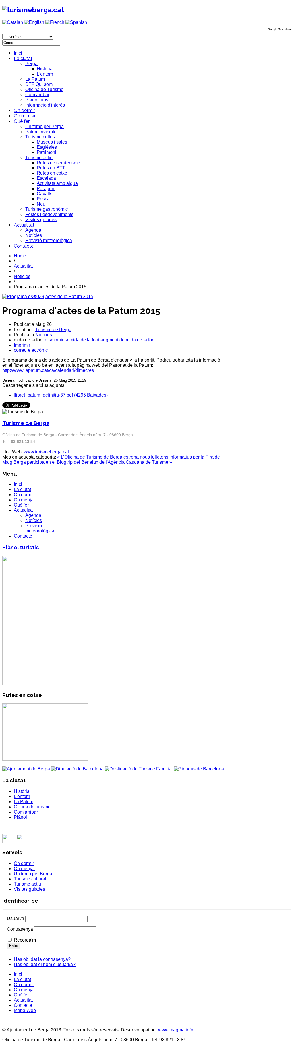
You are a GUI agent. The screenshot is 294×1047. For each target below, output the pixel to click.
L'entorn (45, 74)
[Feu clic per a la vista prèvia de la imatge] (47, 296)
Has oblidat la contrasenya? (42, 959)
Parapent (46, 188)
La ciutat (23, 58)
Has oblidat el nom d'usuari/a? (45, 964)
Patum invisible (41, 131)
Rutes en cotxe (52, 173)
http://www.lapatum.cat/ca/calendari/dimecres (48, 370)
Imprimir (22, 345)
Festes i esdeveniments (49, 214)
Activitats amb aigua (57, 183)
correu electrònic (31, 350)
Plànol (20, 817)
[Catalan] (12, 22)
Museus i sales (52, 142)
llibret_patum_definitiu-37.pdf (61, 395)
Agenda (33, 230)
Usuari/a (15, 918)
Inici (18, 53)
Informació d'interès (45, 105)
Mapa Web (25, 1010)
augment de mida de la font (128, 339)
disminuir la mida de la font (72, 339)
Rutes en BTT (51, 167)
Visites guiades (41, 219)
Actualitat (24, 225)
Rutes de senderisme (58, 162)
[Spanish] (76, 22)
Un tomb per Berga (44, 126)
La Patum (35, 79)
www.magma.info (175, 1029)
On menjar (25, 116)
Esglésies (47, 147)
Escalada (46, 178)
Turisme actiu (39, 157)
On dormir (24, 110)
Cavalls (44, 193)
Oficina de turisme (32, 806)
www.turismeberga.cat (46, 451)
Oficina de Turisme (44, 89)
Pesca (43, 198)
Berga (31, 63)
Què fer (22, 121)
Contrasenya (20, 929)
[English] (34, 22)
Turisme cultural (41, 136)
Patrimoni (46, 152)
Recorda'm (25, 940)
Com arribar (37, 94)
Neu (41, 204)
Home (20, 255)
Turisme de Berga (53, 329)
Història (45, 68)
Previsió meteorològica (48, 240)
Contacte (24, 246)
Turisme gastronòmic (46, 209)
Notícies (33, 235)
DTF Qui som (39, 84)
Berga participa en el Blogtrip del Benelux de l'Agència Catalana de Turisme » (92, 462)
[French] (54, 22)
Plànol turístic (39, 99)
